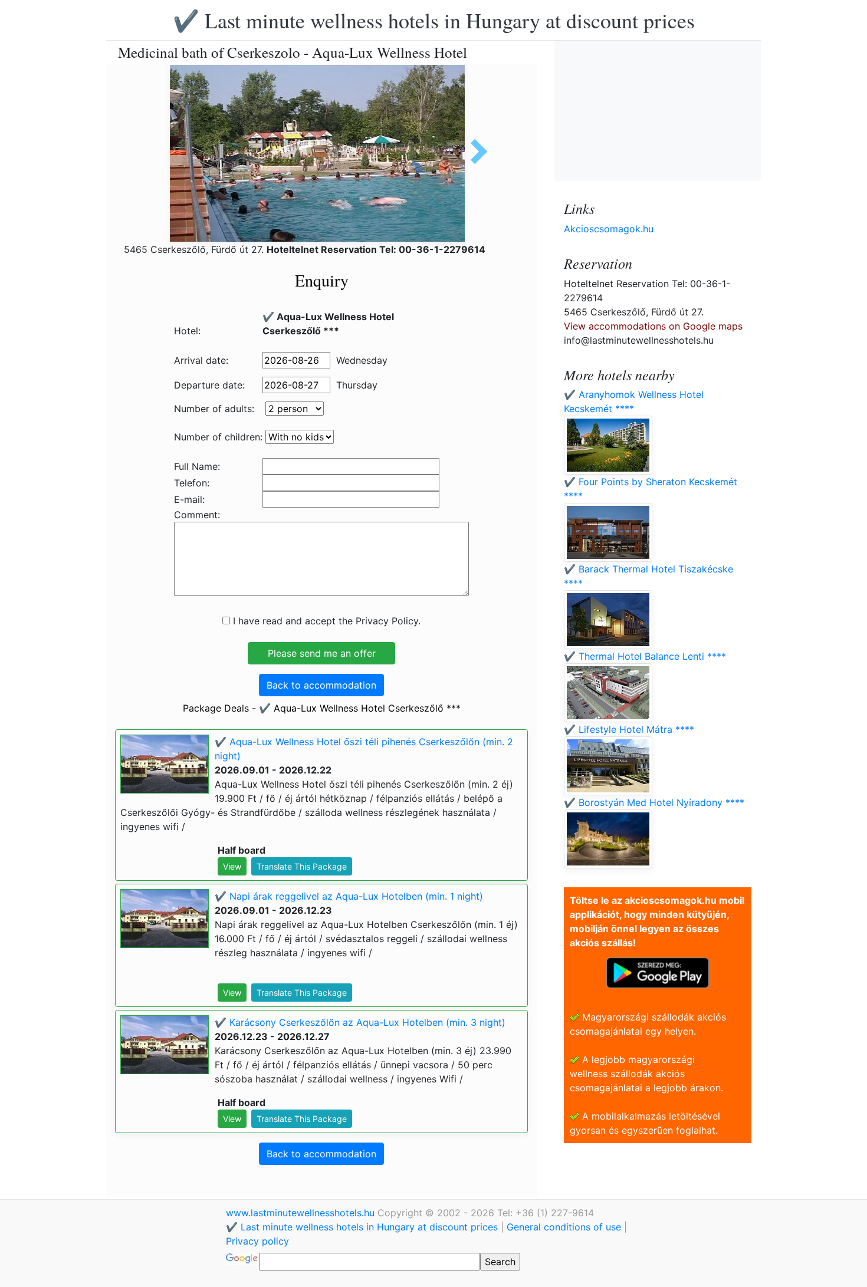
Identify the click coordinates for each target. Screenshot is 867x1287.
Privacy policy (257, 1241)
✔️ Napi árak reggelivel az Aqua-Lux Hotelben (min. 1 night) (349, 896)
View (232, 866)
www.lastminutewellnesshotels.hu (301, 1213)
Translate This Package (302, 866)
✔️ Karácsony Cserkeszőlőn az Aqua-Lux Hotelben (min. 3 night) (360, 1022)
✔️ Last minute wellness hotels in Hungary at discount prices (434, 20)
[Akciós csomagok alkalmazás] (658, 971)
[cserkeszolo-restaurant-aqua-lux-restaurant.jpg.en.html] (474, 151)
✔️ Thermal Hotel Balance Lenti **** (645, 656)
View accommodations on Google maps (653, 326)
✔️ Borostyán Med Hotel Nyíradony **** (654, 802)
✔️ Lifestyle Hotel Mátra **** (629, 729)
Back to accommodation (321, 685)
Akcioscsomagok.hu (608, 229)
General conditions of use (564, 1227)
